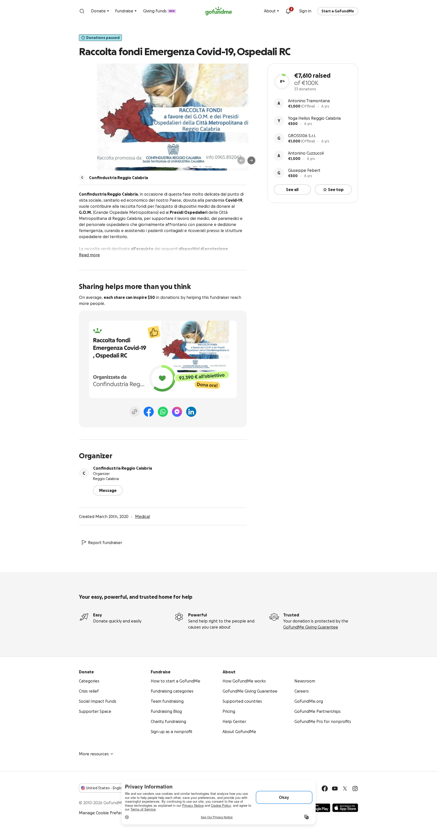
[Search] (82, 11)
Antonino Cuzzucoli (306, 153)
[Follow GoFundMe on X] (345, 788)
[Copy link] (134, 411)
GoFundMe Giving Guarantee (310, 627)
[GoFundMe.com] (218, 11)
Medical (142, 516)
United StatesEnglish (105, 788)
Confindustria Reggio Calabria (122, 468)
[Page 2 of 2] (93, 162)
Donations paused (103, 38)
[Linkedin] (191, 411)
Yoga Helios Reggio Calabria (314, 118)
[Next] (251, 160)
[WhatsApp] (163, 411)
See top (336, 189)
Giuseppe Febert (304, 170)
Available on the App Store (345, 807)
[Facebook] (149, 411)
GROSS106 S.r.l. (302, 135)
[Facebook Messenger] (177, 411)
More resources (94, 754)
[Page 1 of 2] (88, 162)
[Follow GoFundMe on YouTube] (335, 788)
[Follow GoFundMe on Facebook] (325, 788)
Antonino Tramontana (309, 100)
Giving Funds (159, 11)
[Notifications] (288, 11)
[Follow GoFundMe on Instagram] (355, 788)
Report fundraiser (105, 542)
